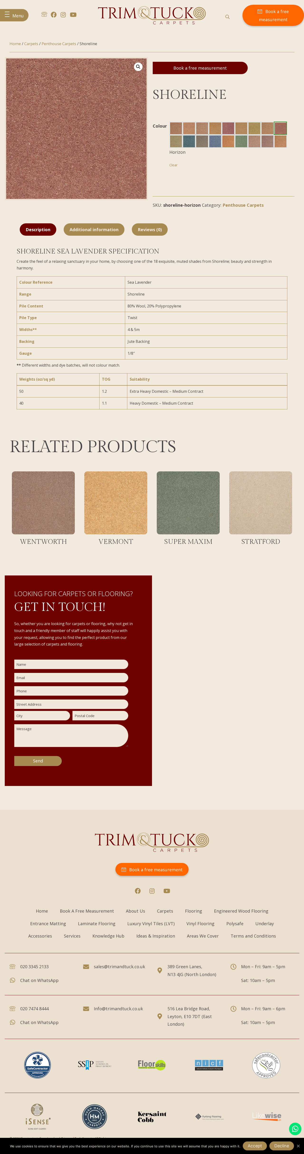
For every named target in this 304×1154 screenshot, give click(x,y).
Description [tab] (38, 229)
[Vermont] (116, 510)
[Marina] (189, 141)
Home (15, 43)
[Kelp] (176, 141)
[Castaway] (202, 128)
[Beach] (189, 128)
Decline (281, 1145)
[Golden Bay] (254, 128)
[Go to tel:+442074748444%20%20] (44, 15)
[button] (14, 15)
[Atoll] (176, 128)
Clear (173, 165)
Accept (255, 1145)
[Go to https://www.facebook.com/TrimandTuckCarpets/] (54, 15)
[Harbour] (267, 128)
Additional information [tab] (94, 229)
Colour (160, 126)
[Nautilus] (202, 141)
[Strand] (280, 141)
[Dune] (241, 128)
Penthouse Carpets (59, 43)
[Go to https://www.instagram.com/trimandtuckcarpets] (63, 15)
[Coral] (228, 128)
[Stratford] (260, 510)
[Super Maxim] (188, 510)
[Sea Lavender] (267, 141)
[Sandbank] (254, 141)
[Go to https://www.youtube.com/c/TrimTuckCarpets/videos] (73, 15)
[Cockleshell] (215, 128)
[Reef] (228, 141)
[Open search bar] (227, 16)
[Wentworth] (43, 510)
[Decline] (298, 1146)
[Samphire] (241, 141)
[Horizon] (281, 128)
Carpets (31, 43)
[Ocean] (215, 141)
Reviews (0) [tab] (150, 229)
